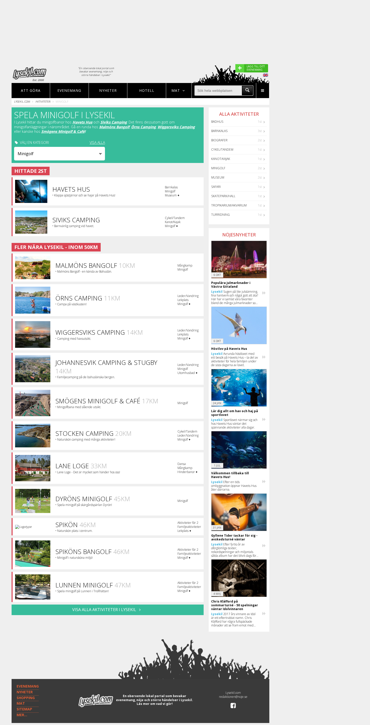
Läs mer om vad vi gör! (155, 704)
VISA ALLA (97, 142)
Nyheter (108, 90)
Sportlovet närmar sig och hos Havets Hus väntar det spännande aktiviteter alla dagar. (234, 423)
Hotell (146, 90)
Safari (216, 187)
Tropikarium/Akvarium (229, 205)
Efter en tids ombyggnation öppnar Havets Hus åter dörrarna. (233, 485)
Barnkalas (219, 131)
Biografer (219, 140)
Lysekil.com (22, 101)
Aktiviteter (42, 101)
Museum (217, 177)
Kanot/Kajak (220, 159)
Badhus (217, 121)
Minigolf (218, 168)
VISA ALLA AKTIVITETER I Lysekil (104, 609)
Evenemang (69, 90)
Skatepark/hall (223, 196)
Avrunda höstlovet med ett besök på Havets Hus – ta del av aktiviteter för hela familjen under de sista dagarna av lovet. (234, 359)
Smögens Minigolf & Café (63, 131)
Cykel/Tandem (222, 149)
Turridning (220, 214)
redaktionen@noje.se (233, 697)
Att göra (31, 90)
